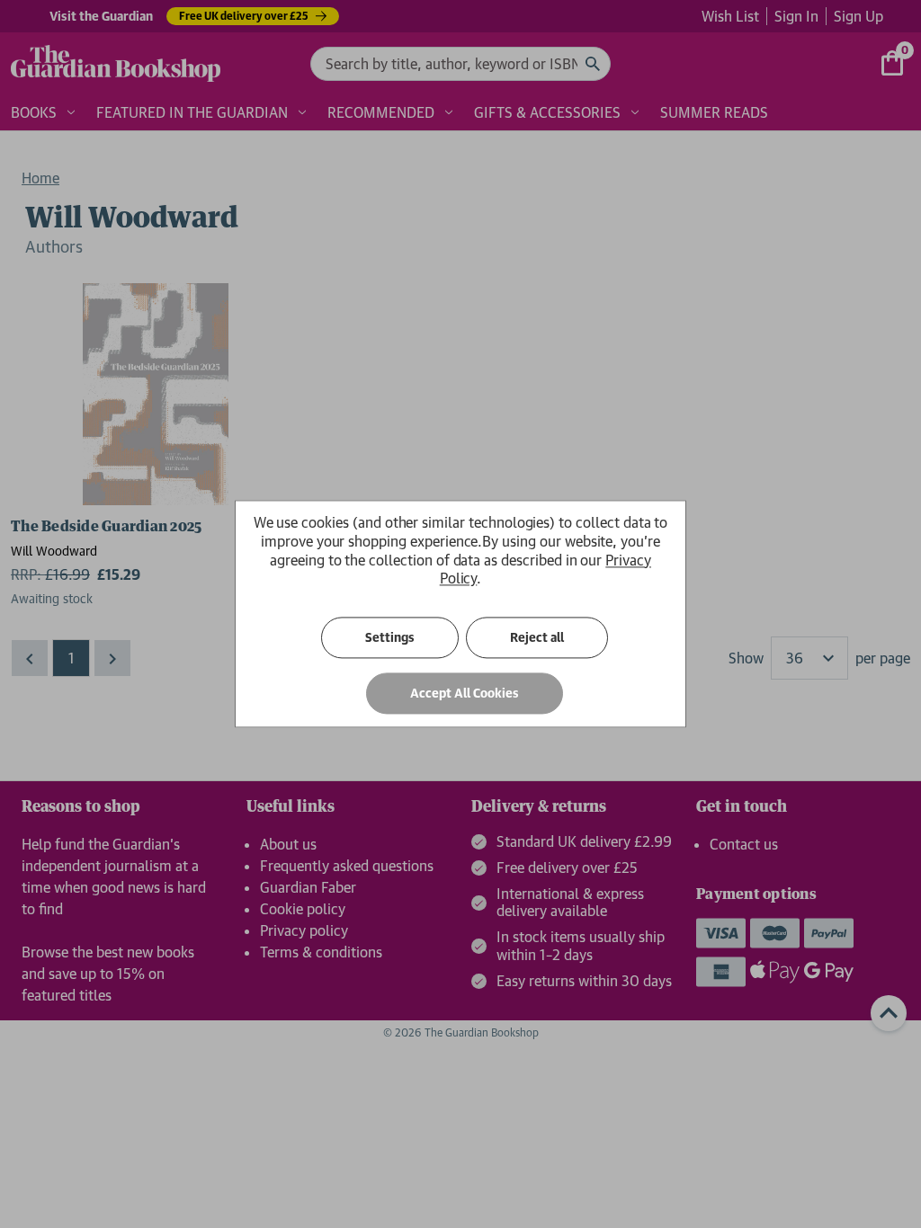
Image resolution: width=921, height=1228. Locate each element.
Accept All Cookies (464, 694)
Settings (390, 638)
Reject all (537, 638)
